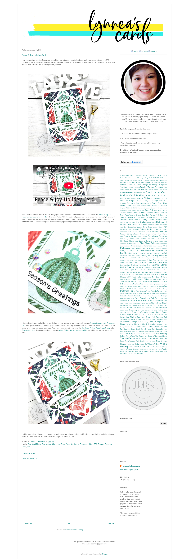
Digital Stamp (151, 222)
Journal (144, 258)
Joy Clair (149, 258)
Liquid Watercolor (149, 270)
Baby (139, 185)
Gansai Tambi (134, 239)
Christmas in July (160, 198)
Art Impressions (161, 180)
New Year (130, 284)
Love (157, 270)
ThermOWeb (126, 338)
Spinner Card (125, 319)
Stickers (145, 326)
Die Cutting (75, 444)
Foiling (150, 236)
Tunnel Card (131, 344)
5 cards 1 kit (160, 175)
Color (161, 201)
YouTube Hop (129, 353)
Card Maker (36, 444)
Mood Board (155, 277)
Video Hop (124, 347)
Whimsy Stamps (132, 349)
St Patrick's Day (143, 322)
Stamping (151, 324)
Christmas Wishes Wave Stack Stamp (96, 328)
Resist (138, 303)
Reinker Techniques (130, 303)
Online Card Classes (134, 288)
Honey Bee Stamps (127, 251)
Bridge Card (158, 189)
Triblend (159, 341)
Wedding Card (154, 346)
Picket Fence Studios (138, 293)
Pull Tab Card (131, 300)
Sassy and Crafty (150, 305)
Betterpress (159, 187)
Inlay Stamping (136, 255)
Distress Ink (161, 222)
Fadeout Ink (148, 234)
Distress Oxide (125, 224)
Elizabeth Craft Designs (129, 229)
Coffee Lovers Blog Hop (143, 201)
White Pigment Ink (145, 349)
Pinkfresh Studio (162, 293)
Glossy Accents (159, 243)
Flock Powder (143, 236)
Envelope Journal (145, 231)
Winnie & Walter (157, 349)
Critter (134, 210)
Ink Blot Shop (138, 253)
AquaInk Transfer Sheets (146, 180)
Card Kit (156, 192)
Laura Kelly (152, 262)
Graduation (127, 246)
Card (29, 444)
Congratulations (145, 203)
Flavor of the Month (131, 236)
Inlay (129, 255)
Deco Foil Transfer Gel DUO (148, 217)
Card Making (46, 444)
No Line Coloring (150, 284)
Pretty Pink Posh (152, 298)
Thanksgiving (128, 333)
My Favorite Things (141, 279)
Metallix (128, 274)
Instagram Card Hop (150, 256)
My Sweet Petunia (155, 279)
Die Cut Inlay (130, 222)
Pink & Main (151, 293)
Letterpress (156, 267)
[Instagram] (143, 51)
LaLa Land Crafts (131, 262)
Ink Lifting (146, 253)
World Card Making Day (129, 351)
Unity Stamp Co (141, 344)
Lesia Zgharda (139, 267)
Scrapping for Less (136, 310)
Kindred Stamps (152, 260)
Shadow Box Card (151, 310)
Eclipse (155, 227)
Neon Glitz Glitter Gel (155, 281)
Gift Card (135, 241)
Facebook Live (139, 234)
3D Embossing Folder (140, 175)
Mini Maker (147, 274)
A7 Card (151, 178)
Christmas (56, 444)
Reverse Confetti (146, 303)
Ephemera (83, 444)
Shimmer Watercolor (140, 312)
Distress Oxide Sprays (139, 224)
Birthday (133, 189)
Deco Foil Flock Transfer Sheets (146, 213)
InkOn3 (164, 253)
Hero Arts (146, 248)
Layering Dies (145, 265)
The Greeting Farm (149, 333)
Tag (129, 331)
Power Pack (130, 298)
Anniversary (133, 180)
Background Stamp (149, 185)
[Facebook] (152, 51)
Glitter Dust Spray (133, 243)
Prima (161, 298)
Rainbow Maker (148, 300)
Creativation (123, 210)
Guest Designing (137, 246)
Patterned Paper (127, 291)
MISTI (129, 277)
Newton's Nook (138, 284)
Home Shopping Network (159, 248)
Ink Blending (126, 253)
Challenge (139, 198)
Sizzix (149, 315)
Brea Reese (149, 189)
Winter (164, 349)
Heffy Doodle (136, 248)
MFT (133, 274)
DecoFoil (137, 220)
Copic (154, 203)
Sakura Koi (140, 305)
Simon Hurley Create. (158, 312)
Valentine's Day (153, 344)
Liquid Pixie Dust (136, 270)
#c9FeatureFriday (126, 175)
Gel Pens (153, 238)
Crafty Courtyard (142, 205)
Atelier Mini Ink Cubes (160, 182)
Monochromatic (146, 277)
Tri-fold (153, 341)
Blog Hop (140, 189)
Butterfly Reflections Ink (135, 193)
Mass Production (155, 272)
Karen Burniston (158, 258)
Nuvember (164, 284)
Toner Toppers (130, 341)
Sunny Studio (136, 329)
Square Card (140, 319)
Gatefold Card (145, 238)
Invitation (127, 258)
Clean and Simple (127, 201)
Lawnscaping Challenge (129, 265)
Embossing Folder (160, 229)
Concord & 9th (133, 203)
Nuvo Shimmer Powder (146, 286)
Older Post (110, 524)
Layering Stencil (159, 265)
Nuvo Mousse (133, 286)
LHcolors (164, 267)
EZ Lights (130, 234)
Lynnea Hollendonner (131, 466)
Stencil (139, 326)
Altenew (126, 180)
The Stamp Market (160, 336)
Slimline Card (135, 317)
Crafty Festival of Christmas (157, 205)
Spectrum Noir (161, 317)
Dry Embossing (130, 227)
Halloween (148, 246)
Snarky (143, 317)
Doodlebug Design (153, 224)
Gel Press (160, 238)
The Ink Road (130, 336)
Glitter (161, 241)
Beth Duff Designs (147, 187)
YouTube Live (138, 353)
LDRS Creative (98, 444)
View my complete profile (129, 469)
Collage (155, 201)
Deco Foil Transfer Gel (150, 215)
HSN (90, 444)
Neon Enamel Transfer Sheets (137, 281)
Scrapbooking (124, 310)
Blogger (105, 554)
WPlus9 (146, 351)
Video (29, 447)
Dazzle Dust (140, 210)
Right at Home (156, 303)
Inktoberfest (123, 255)
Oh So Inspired (159, 286)
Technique (158, 331)
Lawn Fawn (162, 262)
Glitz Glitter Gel (147, 243)
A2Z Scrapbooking (142, 178)
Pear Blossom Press (143, 291)
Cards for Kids (158, 196)
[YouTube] (134, 51)
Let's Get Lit (147, 267)
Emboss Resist (146, 229)
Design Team (148, 219)
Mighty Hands (139, 274)
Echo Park (147, 227)
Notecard (158, 284)
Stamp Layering (126, 324)
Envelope (135, 231)
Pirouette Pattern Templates (130, 296)
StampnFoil (123, 326)
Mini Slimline (155, 274)
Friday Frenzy (158, 236)
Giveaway (155, 241)
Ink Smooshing (155, 253)
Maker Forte (163, 270)
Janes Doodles (135, 258)
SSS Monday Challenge (154, 319)
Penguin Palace (156, 291)
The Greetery (138, 333)
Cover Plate (65, 444)
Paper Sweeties (150, 288)
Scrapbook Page (150, 307)
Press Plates (140, 298)
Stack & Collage (155, 322)
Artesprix (123, 182)
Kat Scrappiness (132, 260)
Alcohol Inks (158, 178)
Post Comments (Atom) (74, 530)
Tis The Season (152, 338)
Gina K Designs (145, 241)
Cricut (130, 210)
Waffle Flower (134, 346)
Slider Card (156, 315)
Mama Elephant (126, 272)
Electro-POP (163, 227)
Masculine (137, 272)
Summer (127, 329)
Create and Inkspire (144, 208)
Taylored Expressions (139, 331)
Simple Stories (143, 315)
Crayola (122, 208)
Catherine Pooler (129, 198)
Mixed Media (136, 277)
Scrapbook (140, 307)
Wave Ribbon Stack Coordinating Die (73, 330)
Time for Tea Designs (139, 338)
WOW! (141, 351)
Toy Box (148, 341)
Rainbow (139, 300)
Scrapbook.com (161, 307)
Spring (132, 319)
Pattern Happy (162, 288)
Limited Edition (124, 270)
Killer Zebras (142, 260)
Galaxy (126, 238)
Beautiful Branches (134, 187)
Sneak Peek (150, 317)
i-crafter (141, 251)
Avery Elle (132, 185)
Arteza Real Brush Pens (135, 182)
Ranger (157, 300)
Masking (145, 272)
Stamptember (132, 326)
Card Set (149, 196)
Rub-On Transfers (131, 305)
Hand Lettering (157, 246)
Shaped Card (125, 312)
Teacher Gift (150, 331)
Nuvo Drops (124, 286)
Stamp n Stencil (140, 324)
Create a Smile (131, 208)
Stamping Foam (162, 324)
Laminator (142, 262)
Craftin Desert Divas (128, 206)
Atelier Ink (149, 182)
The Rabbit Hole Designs (144, 336)
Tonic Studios (140, 341)
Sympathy (159, 329)
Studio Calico (154, 327)
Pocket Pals (147, 296)
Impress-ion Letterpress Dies (156, 251)
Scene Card (131, 308)
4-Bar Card (150, 175)
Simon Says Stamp (129, 315)
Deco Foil (149, 210)
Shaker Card (162, 310)
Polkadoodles (156, 296)
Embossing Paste (125, 231)
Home (69, 524)
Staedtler (164, 322)
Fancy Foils (157, 234)
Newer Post (28, 524)
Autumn (123, 185)
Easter (139, 227)
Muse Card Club (129, 279)
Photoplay (128, 293)
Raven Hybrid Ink (28, 330)
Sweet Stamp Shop (148, 329)
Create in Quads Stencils (159, 208)
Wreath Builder (154, 351)
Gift (130, 241)
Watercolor (144, 346)
